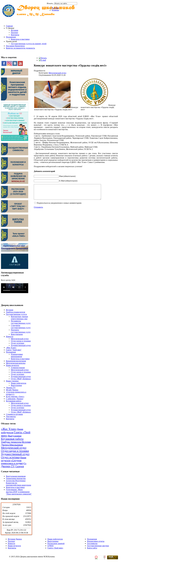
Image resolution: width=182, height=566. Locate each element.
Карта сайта (92, 548)
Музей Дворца (12, 390)
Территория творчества (16, 478)
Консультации (17, 334)
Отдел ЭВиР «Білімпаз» (21, 379)
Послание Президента (15, 46)
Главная (9, 26)
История (14, 30)
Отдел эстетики (17, 343)
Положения (11, 37)
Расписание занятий (56, 543)
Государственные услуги (16, 314)
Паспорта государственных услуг (21, 331)
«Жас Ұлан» (11, 348)
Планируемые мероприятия (17, 355)
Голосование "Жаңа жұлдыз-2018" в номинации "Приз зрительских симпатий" (19, 491)
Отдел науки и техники (21, 341)
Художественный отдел (21, 345)
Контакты (15, 35)
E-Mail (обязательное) (68, 181)
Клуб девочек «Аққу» (15, 396)
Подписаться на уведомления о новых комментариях (59, 203)
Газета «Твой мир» (55, 548)
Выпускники (16, 385)
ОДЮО (50, 546)
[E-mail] (42, 60)
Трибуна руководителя (15, 312)
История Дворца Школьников (16, 443)
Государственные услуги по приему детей (28, 44)
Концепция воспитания (16, 361)
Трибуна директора (11, 441)
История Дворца (15, 539)
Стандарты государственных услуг (21, 326)
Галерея (19, 466)
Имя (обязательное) (67, 176)
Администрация (18, 368)
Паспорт (14, 32)
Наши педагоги (12, 365)
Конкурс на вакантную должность (20, 48)
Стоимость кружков (14, 414)
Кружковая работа (13, 401)
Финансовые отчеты (95, 541)
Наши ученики (12, 381)
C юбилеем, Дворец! (14, 399)
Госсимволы (92, 543)
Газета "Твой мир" (14, 350)
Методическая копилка (15, 363)
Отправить (38, 207)
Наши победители (18, 383)
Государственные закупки (98, 546)
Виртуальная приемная (16, 476)
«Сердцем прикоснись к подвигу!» (13, 462)
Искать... (50, 3)
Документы (11, 416)
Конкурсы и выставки (20, 39)
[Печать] (43, 58)
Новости (9, 336)
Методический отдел (20, 339)
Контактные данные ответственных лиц (19, 317)
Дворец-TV (11, 388)
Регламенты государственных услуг (21, 322)
